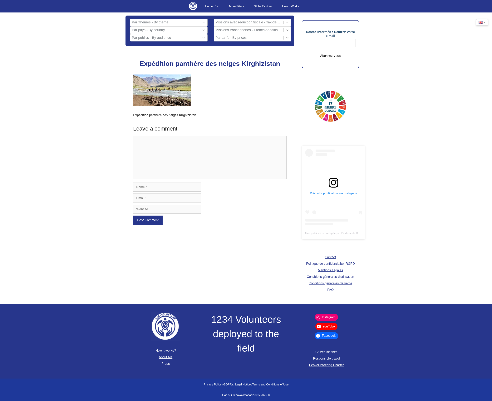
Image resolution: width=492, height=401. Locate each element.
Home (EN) (212, 6)
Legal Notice (243, 384)
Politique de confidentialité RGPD (330, 263)
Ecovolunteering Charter (326, 365)
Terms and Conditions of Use (270, 384)
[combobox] (165, 22)
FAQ (330, 290)
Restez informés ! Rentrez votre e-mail (330, 34)
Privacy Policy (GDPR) (218, 384)
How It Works (290, 6)
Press (165, 363)
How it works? (165, 350)
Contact (330, 257)
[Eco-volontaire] (193, 6)
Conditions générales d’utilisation (330, 277)
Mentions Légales (330, 270)
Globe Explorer (263, 6)
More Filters (236, 6)
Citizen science (326, 352)
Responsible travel (326, 358)
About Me (165, 357)
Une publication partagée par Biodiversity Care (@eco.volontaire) (344, 233)
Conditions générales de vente (330, 283)
